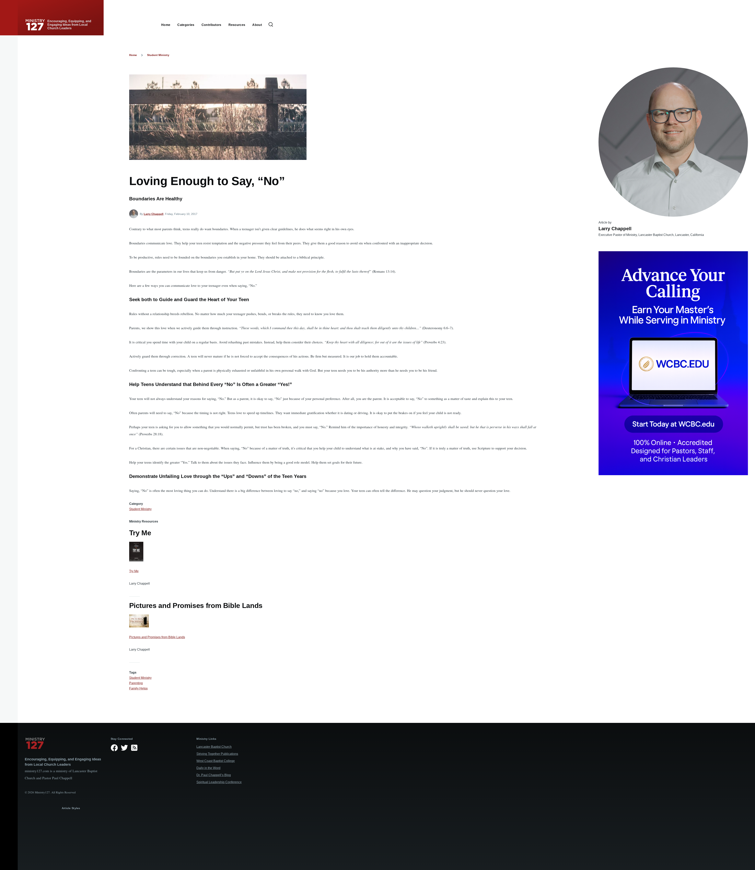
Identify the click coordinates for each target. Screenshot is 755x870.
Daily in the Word (208, 768)
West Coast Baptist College (215, 761)
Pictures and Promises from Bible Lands (157, 637)
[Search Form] (270, 24)
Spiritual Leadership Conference (219, 782)
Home (133, 55)
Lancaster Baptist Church (214, 746)
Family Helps (138, 688)
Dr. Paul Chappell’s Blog (213, 775)
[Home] (64, 743)
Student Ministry (158, 55)
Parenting (136, 683)
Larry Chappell (153, 213)
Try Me (134, 571)
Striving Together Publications (217, 753)
